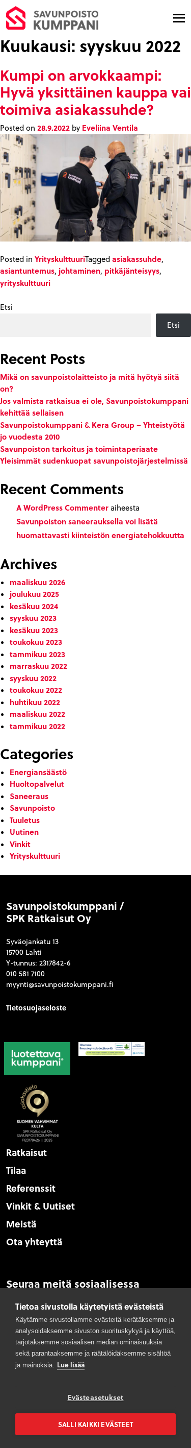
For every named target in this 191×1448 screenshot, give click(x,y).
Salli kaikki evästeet (95, 1424)
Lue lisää (71, 1364)
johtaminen (79, 270)
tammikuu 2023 (37, 654)
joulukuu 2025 (34, 593)
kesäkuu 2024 (34, 606)
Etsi (6, 307)
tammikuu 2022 (37, 726)
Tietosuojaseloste (36, 1007)
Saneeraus (29, 796)
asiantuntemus (27, 270)
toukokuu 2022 (36, 689)
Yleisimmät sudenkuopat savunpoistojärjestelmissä (94, 460)
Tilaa (16, 1170)
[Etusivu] (52, 16)
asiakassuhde (136, 258)
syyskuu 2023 (33, 617)
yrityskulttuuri (25, 282)
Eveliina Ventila (110, 127)
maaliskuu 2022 (37, 713)
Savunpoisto (32, 807)
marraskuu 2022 (38, 665)
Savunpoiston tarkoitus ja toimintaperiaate (79, 448)
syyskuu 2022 (33, 678)
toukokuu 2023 (36, 641)
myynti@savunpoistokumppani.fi (59, 984)
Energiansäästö (38, 772)
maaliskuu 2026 (37, 582)
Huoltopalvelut (37, 783)
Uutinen (24, 831)
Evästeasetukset (96, 1397)
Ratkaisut (26, 1152)
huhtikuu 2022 (35, 702)
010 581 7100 (25, 974)
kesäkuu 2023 (34, 630)
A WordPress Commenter (62, 507)
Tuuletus (25, 820)
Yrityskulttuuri (60, 258)
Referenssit (31, 1188)
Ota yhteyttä (34, 1241)
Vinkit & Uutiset (40, 1206)
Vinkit (20, 844)
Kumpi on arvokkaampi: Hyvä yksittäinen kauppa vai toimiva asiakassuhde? (95, 91)
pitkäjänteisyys (131, 270)
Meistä (21, 1223)
